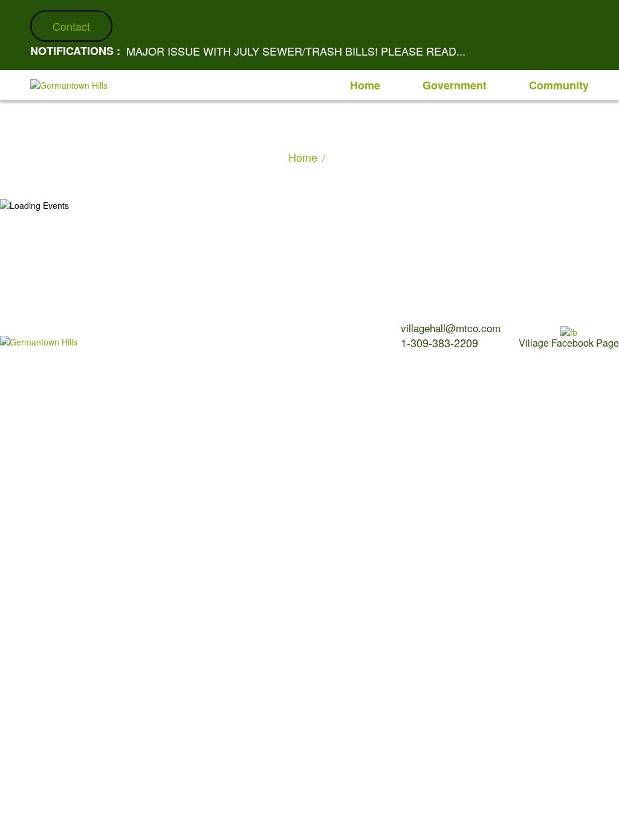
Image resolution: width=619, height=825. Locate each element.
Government (455, 85)
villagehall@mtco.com (451, 327)
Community (559, 85)
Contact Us (202, 324)
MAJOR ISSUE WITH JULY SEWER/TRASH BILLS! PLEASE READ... (295, 51)
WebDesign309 (217, 344)
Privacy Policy (256, 324)
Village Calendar (143, 324)
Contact (71, 26)
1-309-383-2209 (439, 342)
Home (365, 85)
